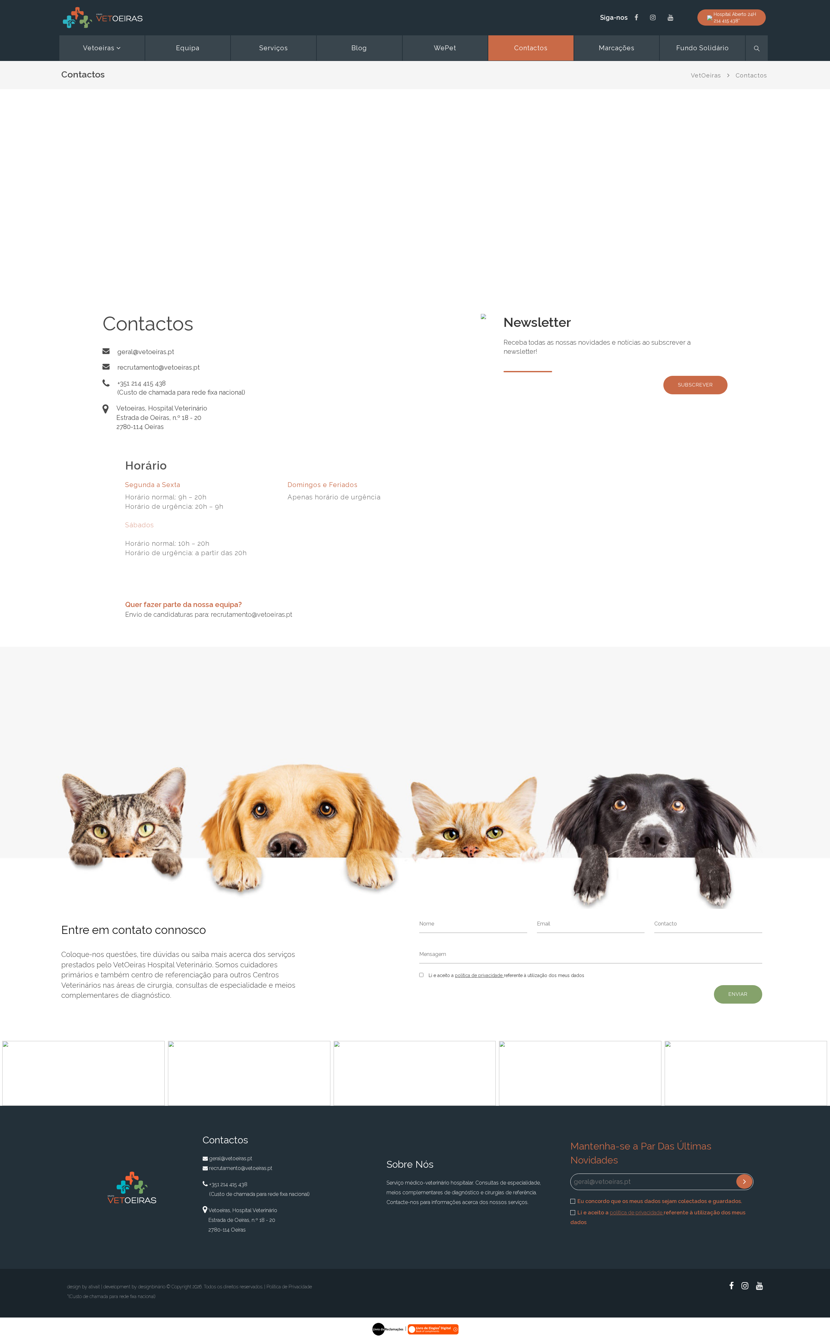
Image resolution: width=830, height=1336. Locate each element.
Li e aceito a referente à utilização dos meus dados (657, 1217)
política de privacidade (479, 975)
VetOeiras (706, 75)
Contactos (751, 75)
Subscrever (695, 385)
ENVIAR (738, 994)
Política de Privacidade (289, 1286)
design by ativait (83, 1286)
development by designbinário (134, 1286)
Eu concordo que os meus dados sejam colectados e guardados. (659, 1201)
